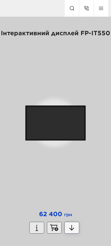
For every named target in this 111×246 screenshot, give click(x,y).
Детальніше (71, 228)
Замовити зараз (54, 228)
